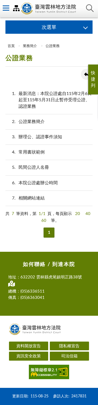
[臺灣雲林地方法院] (49, 8)
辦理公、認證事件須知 (37, 137)
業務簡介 (30, 46)
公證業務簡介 (28, 121)
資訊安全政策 (28, 356)
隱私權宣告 (69, 346)
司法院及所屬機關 (16, 8)
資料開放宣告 (28, 346)
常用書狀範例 (28, 152)
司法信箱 (69, 356)
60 (43, 221)
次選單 (49, 27)
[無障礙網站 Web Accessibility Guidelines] (49, 373)
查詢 (90, 8)
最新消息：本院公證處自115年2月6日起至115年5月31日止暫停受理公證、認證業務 (52, 99)
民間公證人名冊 (30, 167)
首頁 (11, 46)
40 (87, 214)
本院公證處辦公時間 (35, 183)
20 (77, 214)
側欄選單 (5, 8)
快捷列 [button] (93, 79)
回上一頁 (86, 74)
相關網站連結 (28, 198)
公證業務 (52, 46)
